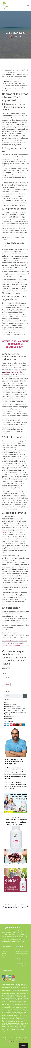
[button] (28, 5)
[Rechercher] (25, 696)
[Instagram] (17, 724)
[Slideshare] (23, 724)
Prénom (4, 673)
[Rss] (20, 724)
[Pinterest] (14, 724)
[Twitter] (8, 724)
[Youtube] (11, 724)
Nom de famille (6, 677)
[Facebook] (5, 724)
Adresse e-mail (6, 668)
